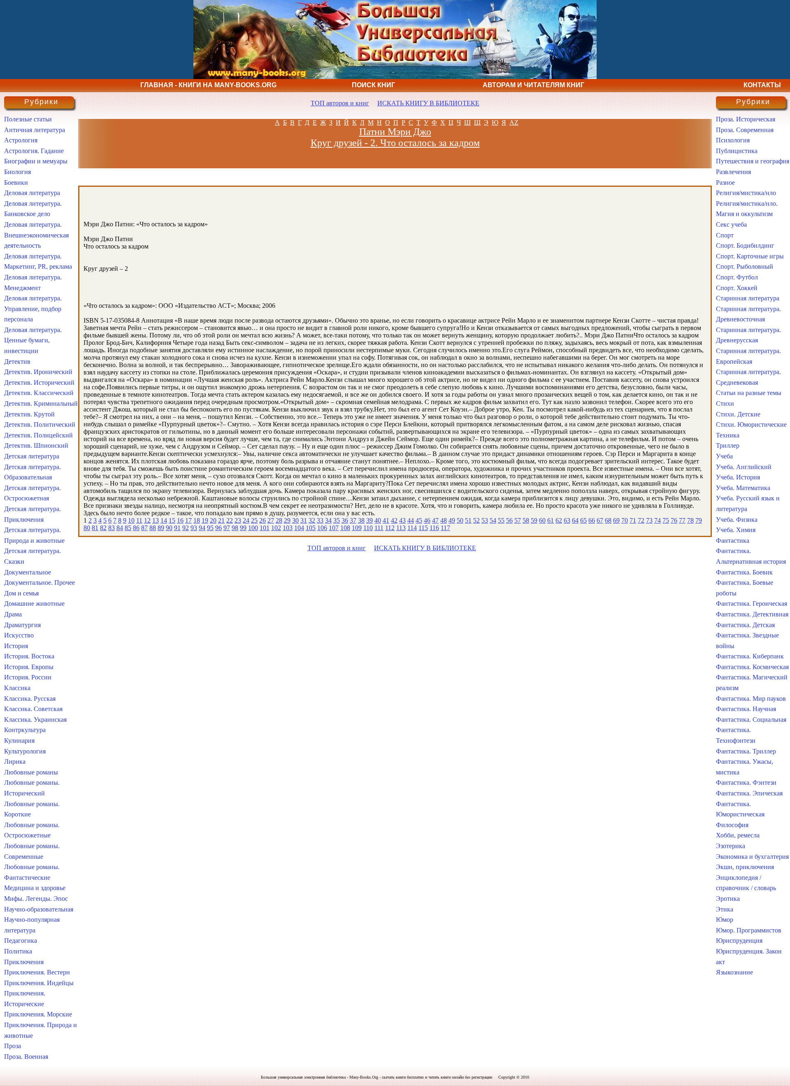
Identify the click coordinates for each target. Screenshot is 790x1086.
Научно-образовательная (38, 909)
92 (185, 527)
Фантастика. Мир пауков (751, 698)
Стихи (725, 403)
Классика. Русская (30, 698)
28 (279, 520)
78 (690, 520)
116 (434, 527)
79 (698, 520)
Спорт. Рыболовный (744, 266)
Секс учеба (731, 224)
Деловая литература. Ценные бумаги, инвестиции (33, 340)
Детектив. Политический (39, 424)
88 (152, 527)
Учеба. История (738, 477)
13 (155, 520)
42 (394, 520)
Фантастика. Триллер (746, 751)
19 (205, 520)
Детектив (17, 361)
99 (243, 527)
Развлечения (733, 171)
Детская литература (31, 456)
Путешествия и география (752, 161)
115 (423, 527)
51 (468, 520)
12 (147, 520)
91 (177, 527)
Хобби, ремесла (738, 835)
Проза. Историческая (745, 119)
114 (412, 527)
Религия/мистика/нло (746, 192)
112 (390, 527)
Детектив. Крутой (29, 414)
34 (328, 520)
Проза (12, 1045)
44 (410, 520)
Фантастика (732, 540)
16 (180, 520)
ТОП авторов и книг (340, 103)
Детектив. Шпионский (36, 445)
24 (246, 520)
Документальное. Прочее (39, 582)
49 (451, 520)
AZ (513, 122)
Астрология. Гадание (34, 150)
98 (235, 527)
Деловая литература (32, 192)
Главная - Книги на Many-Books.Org (208, 84)
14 (163, 520)
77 (682, 520)
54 (493, 520)
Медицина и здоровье (34, 887)
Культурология (25, 751)
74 (657, 520)
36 (345, 520)
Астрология (20, 140)
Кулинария (19, 740)
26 (262, 520)
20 (213, 520)
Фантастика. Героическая (751, 603)
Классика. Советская (33, 708)
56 (509, 520)
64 (575, 520)
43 (402, 520)
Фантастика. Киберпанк (750, 656)
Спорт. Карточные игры (750, 256)
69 (616, 520)
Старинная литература (747, 298)
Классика (17, 687)
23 (238, 520)
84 (119, 527)
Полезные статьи (28, 119)
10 (131, 520)
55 (501, 520)
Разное (725, 182)
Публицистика (736, 150)
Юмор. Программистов (748, 930)
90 (169, 527)
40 (377, 520)
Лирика (15, 761)
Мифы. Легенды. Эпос (36, 898)
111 (378, 527)
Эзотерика (730, 845)
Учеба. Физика (736, 519)
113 (401, 527)
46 (427, 520)
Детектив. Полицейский (38, 435)
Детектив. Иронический (38, 371)
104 (299, 527)
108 (345, 527)
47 (435, 520)
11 (139, 520)
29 (287, 520)
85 (128, 527)
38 (361, 520)
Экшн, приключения (745, 866)
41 (386, 520)
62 (558, 520)
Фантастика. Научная (746, 708)
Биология (17, 171)
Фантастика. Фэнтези (746, 782)
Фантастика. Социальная (751, 719)
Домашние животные (34, 603)
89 (161, 527)
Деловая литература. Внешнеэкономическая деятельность (36, 235)
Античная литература (34, 129)
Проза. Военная (26, 1056)
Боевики (16, 182)
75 (665, 520)
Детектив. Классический (39, 392)
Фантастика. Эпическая (749, 793)
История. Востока (29, 656)
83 (111, 527)
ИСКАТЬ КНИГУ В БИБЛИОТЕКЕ (428, 103)
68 (608, 520)
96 (218, 527)
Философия (732, 824)
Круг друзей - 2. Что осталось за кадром (395, 142)
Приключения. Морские (38, 1014)
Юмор (724, 919)
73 (649, 520)
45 (419, 520)
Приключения (24, 961)
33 (320, 520)
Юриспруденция (739, 940)
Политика (18, 951)
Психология (733, 140)
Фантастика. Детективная (752, 614)
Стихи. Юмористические (751, 424)
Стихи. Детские (738, 414)
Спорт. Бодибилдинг (745, 245)
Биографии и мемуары (35, 161)
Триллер (727, 445)
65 (583, 520)
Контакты (762, 84)
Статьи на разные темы (748, 392)
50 (460, 520)
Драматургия (22, 624)
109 (357, 527)
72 (641, 520)
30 (295, 520)
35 (336, 520)
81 (95, 527)
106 (322, 527)
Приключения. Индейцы (39, 982)
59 (534, 520)
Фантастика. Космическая (752, 666)
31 (303, 520)
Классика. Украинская (35, 719)
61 (550, 520)
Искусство (19, 635)
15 (172, 520)
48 (443, 520)
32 (312, 520)
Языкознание (734, 972)
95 (210, 527)
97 (226, 527)
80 (87, 527)
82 (103, 527)
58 (526, 520)
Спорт (725, 235)
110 (368, 527)
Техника (727, 435)
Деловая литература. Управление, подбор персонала (33, 309)
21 (221, 520)
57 (517, 520)
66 (591, 520)
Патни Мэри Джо (395, 131)
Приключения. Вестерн (37, 972)
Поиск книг (373, 84)
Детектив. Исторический (39, 382)
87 (144, 527)
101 (265, 527)
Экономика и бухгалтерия (752, 856)
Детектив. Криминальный (41, 403)
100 (253, 527)
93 (194, 527)
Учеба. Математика (743, 487)
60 (542, 520)
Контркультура (25, 729)
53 (484, 520)
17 (188, 520)
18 (196, 520)
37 (353, 520)
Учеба (724, 456)
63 (567, 520)
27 (270, 520)
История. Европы (28, 666)
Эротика (728, 898)
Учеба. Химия (735, 529)
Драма (13, 614)
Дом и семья (21, 593)
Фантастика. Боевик (744, 572)
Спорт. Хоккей (736, 287)
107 (334, 527)
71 (633, 520)
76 (674, 520)
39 (369, 520)
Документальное (27, 572)
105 (311, 527)
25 (254, 520)
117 (445, 527)
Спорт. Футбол (737, 277)
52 (476, 520)
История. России (27, 677)
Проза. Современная (745, 129)
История (16, 645)
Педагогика (20, 940)
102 (276, 527)
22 (229, 520)
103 (288, 527)
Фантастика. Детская (745, 624)
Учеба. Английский (743, 466)
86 (136, 527)
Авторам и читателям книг (533, 84)
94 (202, 527)
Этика (724, 909)
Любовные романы (31, 772)
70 (624, 520)
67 (600, 520)
